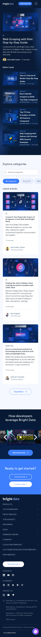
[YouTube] (8, 575)
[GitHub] (13, 575)
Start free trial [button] (25, 3)
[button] (13, 564)
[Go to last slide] (4, 437)
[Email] (8, 595)
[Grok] (22, 585)
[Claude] (17, 585)
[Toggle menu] (36, 4)
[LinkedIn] (4, 575)
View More (18, 392)
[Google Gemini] (13, 585)
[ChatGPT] (4, 585)
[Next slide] (37, 437)
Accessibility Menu (9, 633)
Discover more (19, 453)
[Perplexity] (8, 585)
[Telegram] (13, 595)
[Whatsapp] (4, 595)
